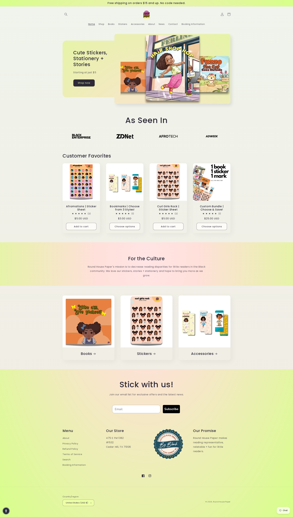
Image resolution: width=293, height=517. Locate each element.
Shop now (84, 82)
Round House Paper (221, 502)
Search (67, 459)
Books (86, 354)
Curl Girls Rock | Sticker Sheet (168, 208)
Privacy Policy (70, 443)
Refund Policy (70, 448)
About (66, 438)
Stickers (144, 354)
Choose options (125, 226)
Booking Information (74, 464)
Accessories (202, 354)
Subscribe (171, 409)
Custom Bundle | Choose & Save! (212, 208)
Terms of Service (72, 454)
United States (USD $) (77, 502)
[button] (66, 14)
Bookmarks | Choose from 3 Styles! (124, 208)
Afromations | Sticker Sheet (81, 208)
